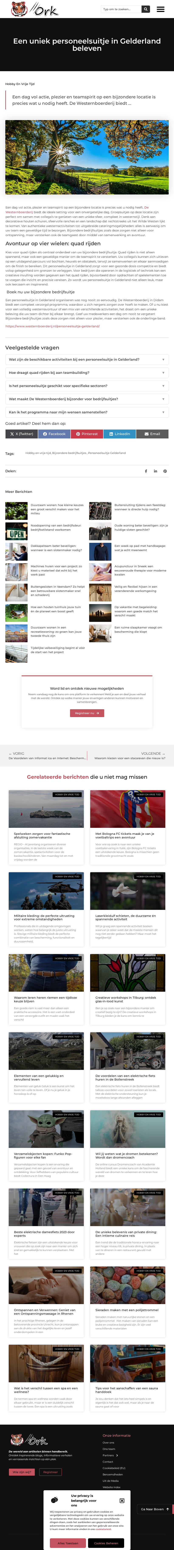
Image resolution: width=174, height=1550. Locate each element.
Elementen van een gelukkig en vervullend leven (39, 1077)
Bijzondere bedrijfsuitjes (69, 453)
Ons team (109, 1449)
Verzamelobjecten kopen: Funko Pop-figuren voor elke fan (43, 1155)
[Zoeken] (146, 9)
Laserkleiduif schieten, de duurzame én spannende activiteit (125, 917)
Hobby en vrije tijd (20, 84)
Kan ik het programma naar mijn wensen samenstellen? (87, 412)
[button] (122, 1501)
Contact (108, 1461)
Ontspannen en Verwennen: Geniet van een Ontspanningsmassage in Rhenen (45, 1312)
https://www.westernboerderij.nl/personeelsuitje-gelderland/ (53, 326)
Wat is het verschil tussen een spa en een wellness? (46, 1390)
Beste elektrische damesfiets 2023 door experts (44, 1234)
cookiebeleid (103, 1529)
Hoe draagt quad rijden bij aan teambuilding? (87, 373)
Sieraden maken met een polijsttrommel (127, 1310)
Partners (108, 1455)
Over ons (108, 1442)
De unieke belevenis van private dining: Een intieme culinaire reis (126, 1234)
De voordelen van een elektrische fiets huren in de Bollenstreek (125, 1077)
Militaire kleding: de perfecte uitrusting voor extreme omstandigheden (44, 917)
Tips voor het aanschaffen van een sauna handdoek (126, 1390)
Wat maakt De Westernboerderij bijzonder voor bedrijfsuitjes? (87, 399)
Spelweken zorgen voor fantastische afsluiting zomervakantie (42, 835)
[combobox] (121, 9)
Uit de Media (111, 1480)
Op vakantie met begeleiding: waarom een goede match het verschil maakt (136, 611)
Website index (111, 1487)
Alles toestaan (68, 1543)
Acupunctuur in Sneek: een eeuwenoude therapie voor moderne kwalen (140, 570)
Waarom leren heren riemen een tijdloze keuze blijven (45, 999)
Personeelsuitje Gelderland (107, 453)
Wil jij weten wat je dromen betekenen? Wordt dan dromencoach (126, 1155)
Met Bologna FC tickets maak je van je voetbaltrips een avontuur (124, 835)
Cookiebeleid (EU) (114, 1468)
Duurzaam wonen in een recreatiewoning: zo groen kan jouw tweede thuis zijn (56, 631)
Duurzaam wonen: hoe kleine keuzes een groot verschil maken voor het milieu (57, 509)
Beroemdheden (113, 1474)
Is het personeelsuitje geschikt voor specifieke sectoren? (87, 386)
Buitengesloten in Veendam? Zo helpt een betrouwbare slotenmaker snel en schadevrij (58, 591)
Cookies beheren (106, 1543)
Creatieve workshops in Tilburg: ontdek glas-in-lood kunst (125, 999)
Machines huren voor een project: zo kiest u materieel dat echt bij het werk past (56, 570)
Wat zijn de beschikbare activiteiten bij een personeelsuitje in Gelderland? (87, 359)
